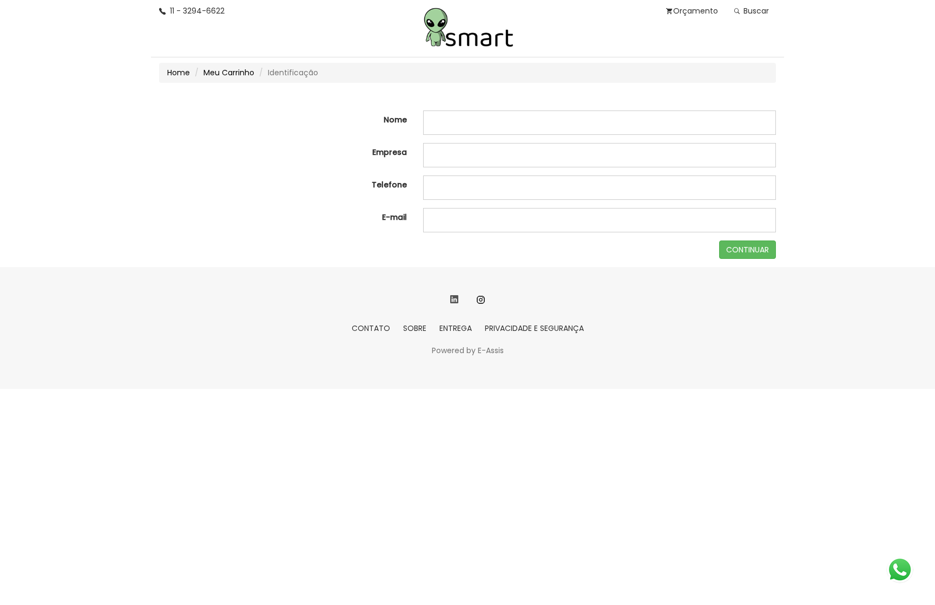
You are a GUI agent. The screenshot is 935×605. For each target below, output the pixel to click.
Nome (395, 119)
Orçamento (695, 10)
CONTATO (371, 328)
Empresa (389, 152)
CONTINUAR (747, 249)
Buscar (755, 10)
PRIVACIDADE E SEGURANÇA (534, 328)
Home (178, 72)
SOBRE (414, 328)
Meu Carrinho (228, 72)
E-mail (394, 217)
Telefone (389, 184)
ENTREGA (455, 328)
